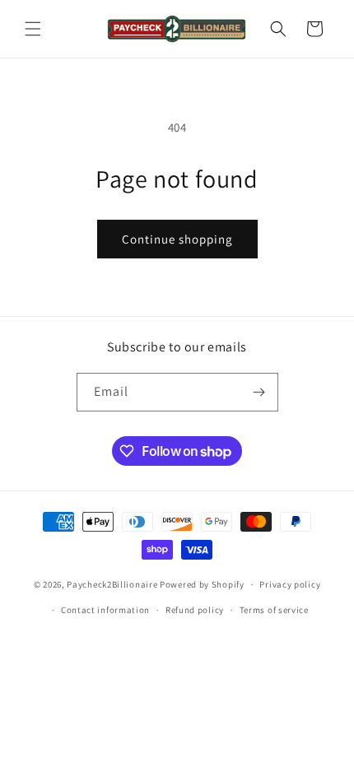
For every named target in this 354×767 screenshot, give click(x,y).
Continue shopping (177, 239)
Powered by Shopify (202, 584)
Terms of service (274, 610)
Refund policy (194, 610)
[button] (33, 29)
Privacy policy (289, 584)
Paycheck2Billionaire (112, 584)
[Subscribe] (259, 392)
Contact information (105, 610)
